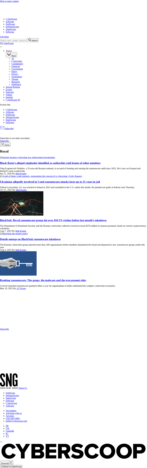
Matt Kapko (21, 173)
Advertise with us (14, 413)
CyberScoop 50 (13, 100)
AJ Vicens (21, 288)
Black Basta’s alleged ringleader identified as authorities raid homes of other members (50, 162)
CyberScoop (11, 19)
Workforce (16, 84)
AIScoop (10, 21)
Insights (9, 97)
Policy (14, 71)
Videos (9, 94)
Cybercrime (16, 61)
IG (7, 433)
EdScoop (10, 32)
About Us (22, 388)
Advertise (4, 37)
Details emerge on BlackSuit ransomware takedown (30, 239)
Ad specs (10, 416)
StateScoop (11, 29)
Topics (9, 51)
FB (7, 426)
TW (7, 428)
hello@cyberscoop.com (16, 421)
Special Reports (13, 87)
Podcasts (10, 92)
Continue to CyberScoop (11, 466)
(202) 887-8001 (13, 418)
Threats (14, 79)
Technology (16, 76)
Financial (15, 66)
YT (7, 436)
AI (12, 58)
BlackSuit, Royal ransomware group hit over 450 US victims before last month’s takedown (53, 220)
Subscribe (9, 128)
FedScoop (10, 24)
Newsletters (11, 410)
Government (17, 69)
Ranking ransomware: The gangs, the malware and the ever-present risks (43, 280)
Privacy (14, 74)
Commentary (17, 64)
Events (9, 89)
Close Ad (5, 463)
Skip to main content (9, 1)
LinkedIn (10, 431)
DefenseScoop (12, 26)
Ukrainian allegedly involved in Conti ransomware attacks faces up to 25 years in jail (50, 181)
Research (15, 82)
